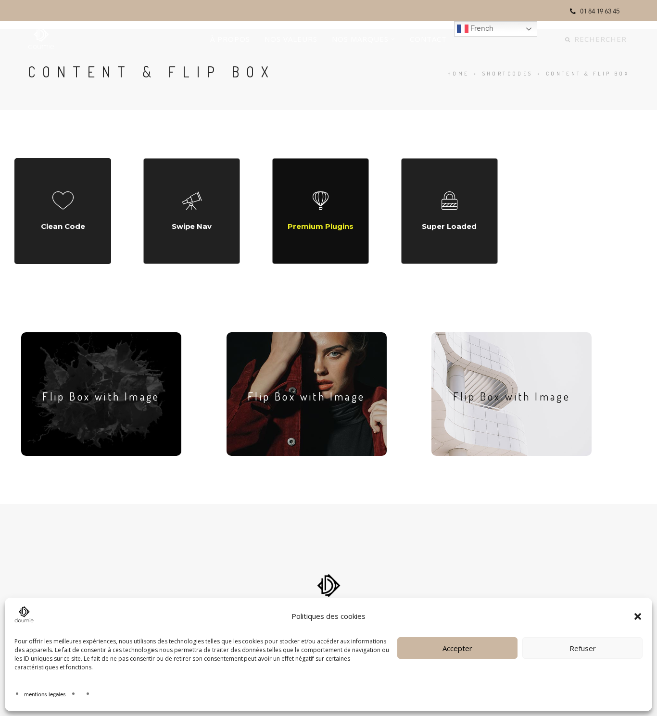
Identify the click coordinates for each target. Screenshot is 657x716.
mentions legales (45, 694)
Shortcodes (507, 73)
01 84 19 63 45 (599, 10)
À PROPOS (230, 39)
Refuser (582, 648)
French (480, 27)
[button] (638, 616)
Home (458, 73)
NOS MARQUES (360, 39)
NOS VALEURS (291, 39)
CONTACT (428, 39)
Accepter (457, 648)
